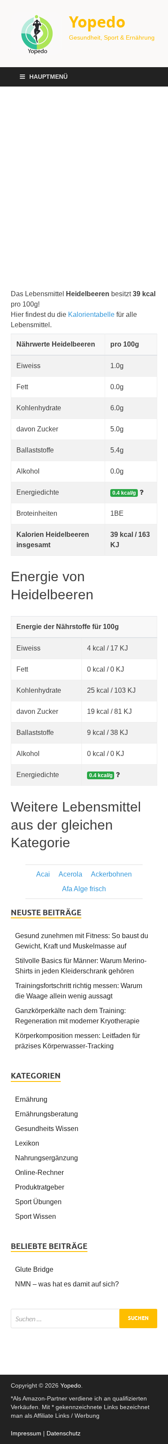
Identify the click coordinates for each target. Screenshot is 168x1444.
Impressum (26, 1433)
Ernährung (31, 1099)
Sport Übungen (38, 1201)
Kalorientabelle (91, 314)
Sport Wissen (35, 1216)
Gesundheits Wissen (46, 1128)
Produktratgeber (39, 1187)
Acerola (70, 874)
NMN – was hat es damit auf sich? (67, 1284)
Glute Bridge (34, 1269)
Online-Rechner (39, 1172)
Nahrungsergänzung (46, 1158)
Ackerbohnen (111, 874)
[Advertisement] (84, 188)
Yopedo (97, 21)
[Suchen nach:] (84, 1318)
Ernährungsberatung (46, 1114)
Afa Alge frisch (84, 888)
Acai (43, 874)
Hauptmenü (48, 76)
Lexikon (27, 1143)
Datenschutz (64, 1433)
